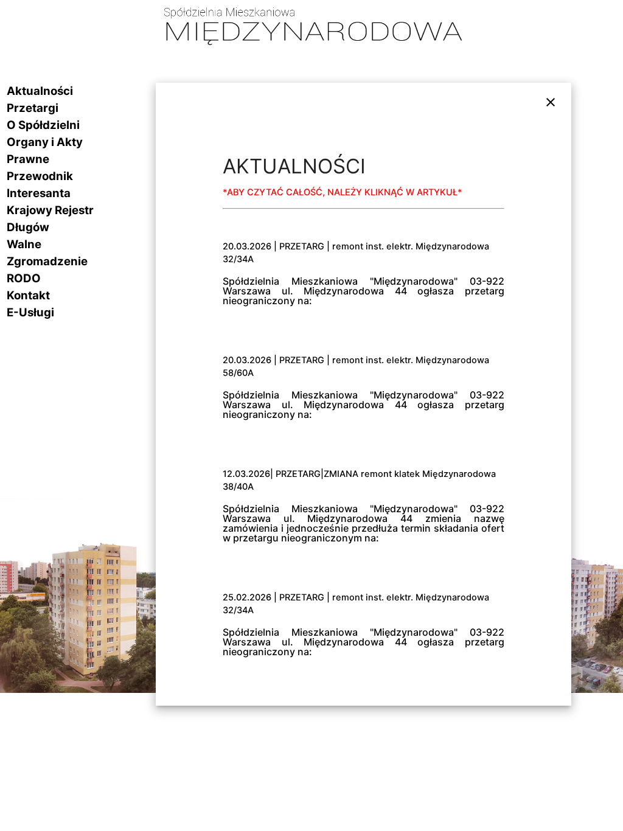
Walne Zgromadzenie (47, 252)
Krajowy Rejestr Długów (50, 218)
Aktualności (40, 91)
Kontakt (28, 295)
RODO (24, 278)
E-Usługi (30, 312)
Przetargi (32, 108)
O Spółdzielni (43, 125)
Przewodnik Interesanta (40, 184)
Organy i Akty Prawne (45, 150)
